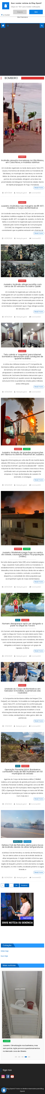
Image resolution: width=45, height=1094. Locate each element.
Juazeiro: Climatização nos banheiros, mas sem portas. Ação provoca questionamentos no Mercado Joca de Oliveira (21, 1048)
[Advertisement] (22, 52)
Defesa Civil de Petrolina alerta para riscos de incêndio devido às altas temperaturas (22, 846)
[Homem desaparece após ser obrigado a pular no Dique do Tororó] (22, 604)
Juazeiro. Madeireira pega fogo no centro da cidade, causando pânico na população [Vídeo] (22, 554)
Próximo (24, 885)
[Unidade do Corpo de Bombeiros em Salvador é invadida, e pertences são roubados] (22, 672)
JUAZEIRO (27, 449)
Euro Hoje (4, 956)
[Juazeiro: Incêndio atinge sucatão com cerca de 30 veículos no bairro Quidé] (22, 260)
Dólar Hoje (5, 951)
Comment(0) (36, 193)
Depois (26, 11)
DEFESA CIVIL (18, 841)
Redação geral (21, 193)
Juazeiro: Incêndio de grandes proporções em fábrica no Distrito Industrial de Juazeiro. (22, 454)
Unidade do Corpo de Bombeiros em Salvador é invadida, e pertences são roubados (22, 691)
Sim (38, 11)
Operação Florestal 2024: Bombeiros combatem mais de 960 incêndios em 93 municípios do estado (22, 772)
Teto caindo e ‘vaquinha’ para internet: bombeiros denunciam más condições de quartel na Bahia (22, 357)
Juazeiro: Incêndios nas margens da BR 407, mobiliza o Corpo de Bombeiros (22, 207)
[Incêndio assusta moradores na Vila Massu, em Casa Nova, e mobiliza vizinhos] (22, 118)
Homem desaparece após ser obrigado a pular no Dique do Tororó (22, 625)
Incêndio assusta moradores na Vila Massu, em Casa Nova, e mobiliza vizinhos (22, 161)
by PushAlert (6, 13)
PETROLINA (27, 841)
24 (16, 885)
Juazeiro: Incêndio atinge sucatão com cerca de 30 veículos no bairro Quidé (22, 285)
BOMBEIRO (22, 157)
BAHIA (18, 620)
